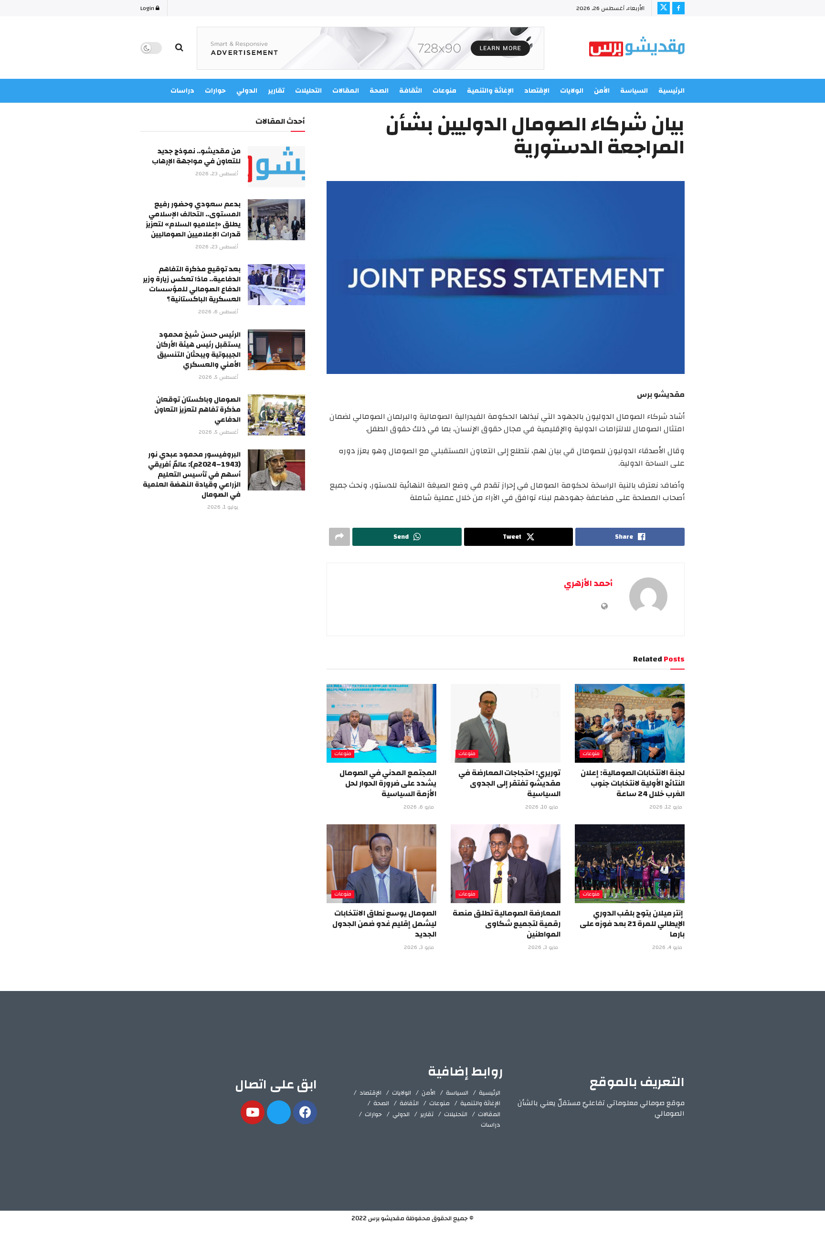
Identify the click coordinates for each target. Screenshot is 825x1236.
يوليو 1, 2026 (223, 507)
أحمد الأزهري (588, 583)
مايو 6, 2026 (419, 807)
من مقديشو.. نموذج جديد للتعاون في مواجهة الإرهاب (196, 156)
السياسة (634, 91)
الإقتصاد (370, 1092)
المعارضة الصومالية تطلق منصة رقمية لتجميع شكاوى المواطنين (507, 924)
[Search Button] (179, 48)
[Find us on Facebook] (678, 8)
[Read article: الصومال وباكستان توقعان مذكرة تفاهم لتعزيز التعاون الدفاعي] (276, 415)
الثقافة (409, 1103)
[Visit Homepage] (637, 48)
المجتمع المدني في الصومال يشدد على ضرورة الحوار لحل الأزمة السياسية (387, 783)
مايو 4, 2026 (668, 947)
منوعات (591, 754)
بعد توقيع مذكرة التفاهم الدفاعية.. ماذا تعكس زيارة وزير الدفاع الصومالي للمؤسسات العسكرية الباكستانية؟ (192, 284)
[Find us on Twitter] (663, 8)
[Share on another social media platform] (339, 537)
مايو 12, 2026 (666, 807)
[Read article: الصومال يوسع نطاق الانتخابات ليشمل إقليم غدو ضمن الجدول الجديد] (381, 863)
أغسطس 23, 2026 (217, 174)
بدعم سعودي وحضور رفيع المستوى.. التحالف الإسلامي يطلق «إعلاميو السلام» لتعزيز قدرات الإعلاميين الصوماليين (193, 219)
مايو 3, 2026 (544, 947)
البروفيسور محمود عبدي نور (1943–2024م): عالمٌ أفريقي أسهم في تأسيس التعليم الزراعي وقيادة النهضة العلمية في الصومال (192, 474)
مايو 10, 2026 (542, 807)
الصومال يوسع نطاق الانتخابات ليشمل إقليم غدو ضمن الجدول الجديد (384, 924)
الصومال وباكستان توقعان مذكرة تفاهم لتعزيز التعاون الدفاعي (197, 409)
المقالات (489, 1114)
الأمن (602, 91)
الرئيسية (671, 91)
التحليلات (455, 1114)
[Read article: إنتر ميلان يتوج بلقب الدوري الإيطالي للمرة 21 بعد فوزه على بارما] (630, 863)
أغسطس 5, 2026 (219, 377)
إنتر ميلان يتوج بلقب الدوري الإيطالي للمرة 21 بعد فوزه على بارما (632, 924)
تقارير (427, 1114)
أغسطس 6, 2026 (219, 312)
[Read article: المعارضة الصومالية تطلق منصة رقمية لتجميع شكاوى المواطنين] (506, 863)
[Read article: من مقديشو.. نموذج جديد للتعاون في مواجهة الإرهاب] (276, 166)
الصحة (381, 1103)
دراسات (490, 1124)
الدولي (401, 1114)
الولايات (401, 1092)
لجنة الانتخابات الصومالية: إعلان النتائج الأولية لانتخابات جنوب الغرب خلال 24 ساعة (633, 783)
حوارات (373, 1114)
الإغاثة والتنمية (480, 1103)
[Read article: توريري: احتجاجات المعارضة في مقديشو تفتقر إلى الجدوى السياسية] (506, 723)
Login (148, 8)
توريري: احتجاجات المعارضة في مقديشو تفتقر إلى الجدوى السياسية (509, 783)
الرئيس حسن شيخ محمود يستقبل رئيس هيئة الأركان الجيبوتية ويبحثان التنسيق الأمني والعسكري (198, 349)
